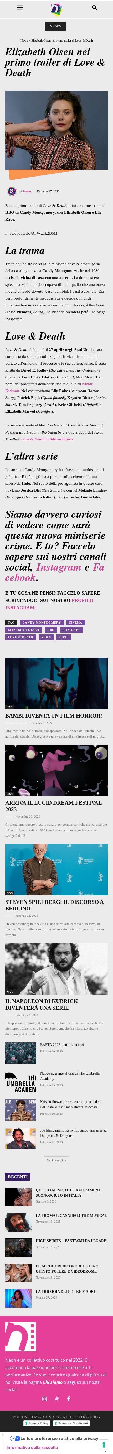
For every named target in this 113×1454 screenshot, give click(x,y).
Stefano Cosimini (16, 722)
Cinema (76, 622)
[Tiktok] (56, 1399)
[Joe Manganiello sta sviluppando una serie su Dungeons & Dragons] (20, 1138)
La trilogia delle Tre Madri (65, 1292)
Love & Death (20, 637)
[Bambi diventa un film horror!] (56, 683)
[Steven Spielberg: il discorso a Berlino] (56, 869)
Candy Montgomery (42, 622)
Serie (64, 637)
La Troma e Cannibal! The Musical (71, 1216)
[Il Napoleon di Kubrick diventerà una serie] (56, 969)
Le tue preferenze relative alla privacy (59, 1438)
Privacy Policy (38, 1423)
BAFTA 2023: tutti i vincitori (62, 1045)
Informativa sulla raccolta (32, 1447)
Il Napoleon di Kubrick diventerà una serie (41, 1004)
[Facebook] (68, 1399)
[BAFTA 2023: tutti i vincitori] (20, 1053)
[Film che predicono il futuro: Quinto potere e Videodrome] (18, 1273)
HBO (51, 629)
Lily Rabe (71, 629)
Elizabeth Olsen (23, 629)
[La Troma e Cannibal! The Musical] (18, 1222)
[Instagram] (44, 1399)
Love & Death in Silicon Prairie (47, 439)
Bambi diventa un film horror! (53, 715)
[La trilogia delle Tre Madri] (18, 1298)
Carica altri (55, 1160)
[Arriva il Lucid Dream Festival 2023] (56, 770)
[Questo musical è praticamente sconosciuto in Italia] (18, 1197)
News (55, 26)
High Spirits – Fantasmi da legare (71, 1241)
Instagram (59, 566)
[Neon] (12, 191)
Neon (27, 191)
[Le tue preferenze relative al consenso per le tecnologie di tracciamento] (104, 1445)
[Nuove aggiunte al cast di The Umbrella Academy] (20, 1081)
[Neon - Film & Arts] (56, 10)
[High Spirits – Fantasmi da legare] (18, 1247)
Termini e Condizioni (73, 1423)
